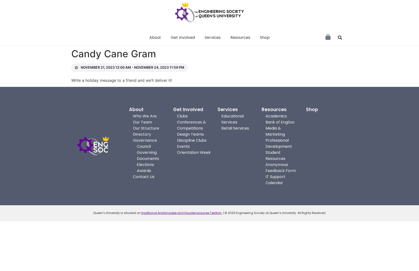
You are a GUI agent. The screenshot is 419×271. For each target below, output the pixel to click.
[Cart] (328, 37)
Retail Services (235, 128)
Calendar (274, 183)
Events (183, 146)
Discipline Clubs (192, 140)
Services (213, 37)
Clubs (182, 116)
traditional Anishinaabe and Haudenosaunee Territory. (181, 213)
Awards (144, 170)
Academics (276, 116)
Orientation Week (194, 152)
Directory (142, 134)
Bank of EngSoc (280, 122)
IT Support (275, 177)
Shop (265, 37)
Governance (145, 140)
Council (144, 146)
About (155, 37)
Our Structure (146, 128)
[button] (340, 37)
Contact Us (143, 177)
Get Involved (183, 37)
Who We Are (145, 116)
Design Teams (190, 134)
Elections (145, 164)
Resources (240, 37)
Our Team (142, 122)
